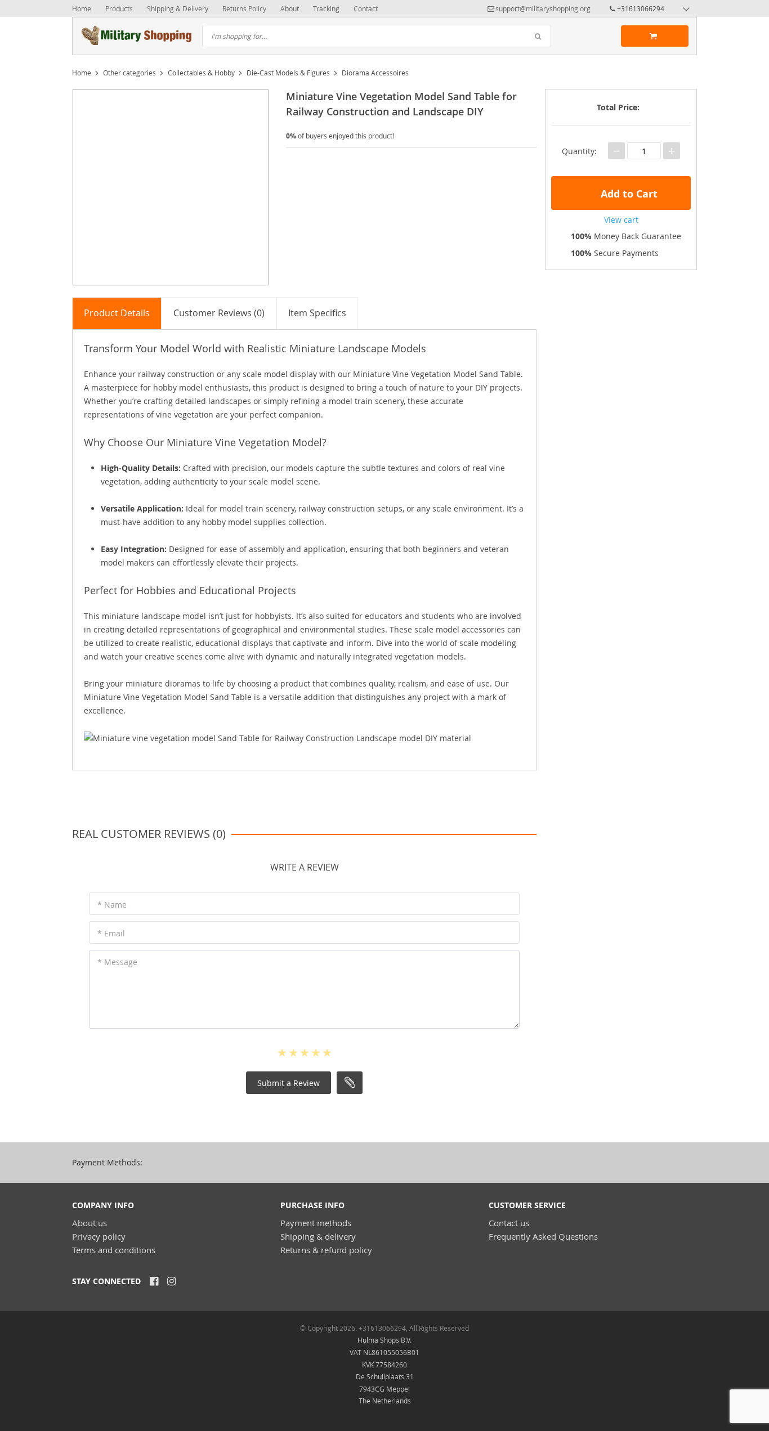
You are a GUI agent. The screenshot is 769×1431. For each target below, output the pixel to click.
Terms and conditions (113, 1249)
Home (81, 8)
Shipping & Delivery (177, 8)
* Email (111, 933)
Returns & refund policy (326, 1249)
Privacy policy (99, 1236)
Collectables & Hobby (201, 72)
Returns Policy (244, 8)
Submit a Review (288, 1083)
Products (119, 8)
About (289, 8)
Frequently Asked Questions (543, 1236)
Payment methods (315, 1222)
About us (89, 1222)
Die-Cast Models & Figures (288, 72)
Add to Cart (628, 194)
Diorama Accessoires (375, 72)
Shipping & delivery (318, 1236)
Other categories (129, 72)
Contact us (509, 1222)
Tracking (326, 8)
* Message (117, 962)
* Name (112, 904)
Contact (366, 8)
